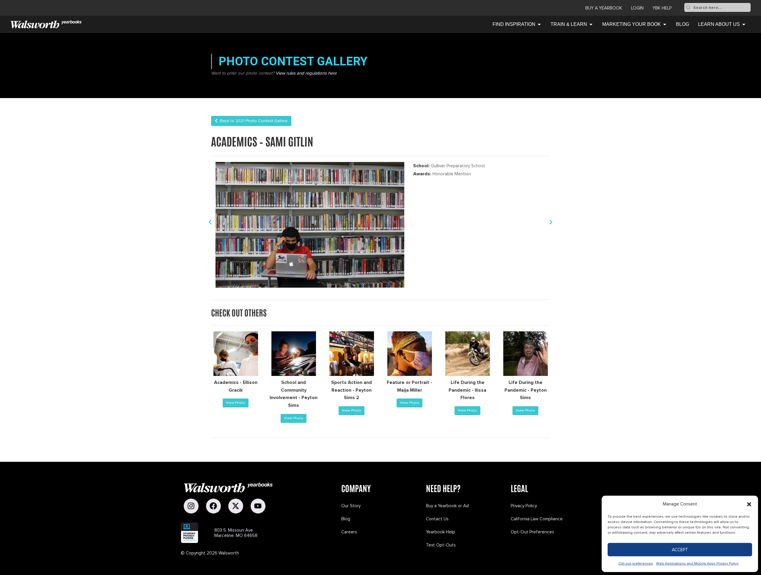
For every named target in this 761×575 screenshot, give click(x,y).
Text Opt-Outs (441, 545)
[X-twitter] (235, 506)
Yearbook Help (440, 532)
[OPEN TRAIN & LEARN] (591, 24)
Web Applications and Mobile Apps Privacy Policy (697, 563)
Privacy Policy (524, 505)
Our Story (351, 505)
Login (637, 8)
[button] (749, 504)
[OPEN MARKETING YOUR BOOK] (664, 24)
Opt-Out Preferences (532, 532)
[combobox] (721, 7)
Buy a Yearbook (603, 8)
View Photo (235, 403)
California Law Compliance (537, 519)
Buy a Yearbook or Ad (447, 505)
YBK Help (662, 8)
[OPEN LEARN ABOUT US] (743, 24)
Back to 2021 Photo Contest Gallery (252, 120)
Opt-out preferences (635, 563)
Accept (680, 549)
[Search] (688, 7)
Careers (349, 532)
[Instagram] (191, 506)
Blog (345, 519)
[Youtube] (258, 506)
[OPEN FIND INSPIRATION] (539, 24)
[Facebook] (213, 506)
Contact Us (437, 519)
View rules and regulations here (306, 73)
